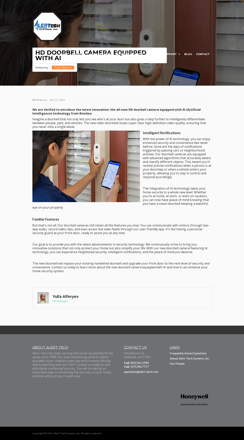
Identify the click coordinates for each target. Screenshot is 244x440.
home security (100, 54)
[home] (47, 28)
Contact (203, 54)
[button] (78, 54)
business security (129, 54)
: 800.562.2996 (136, 362)
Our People (177, 363)
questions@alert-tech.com (141, 371)
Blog (188, 54)
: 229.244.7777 (136, 366)
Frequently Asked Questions (188, 353)
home (64, 54)
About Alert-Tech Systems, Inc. (190, 358)
